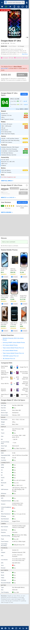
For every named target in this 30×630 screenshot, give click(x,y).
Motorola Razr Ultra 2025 (4, 323)
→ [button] (8, 197)
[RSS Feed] (23, 628)
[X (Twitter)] (9, 628)
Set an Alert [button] (4, 68)
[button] (14, 181)
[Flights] (10, 6)
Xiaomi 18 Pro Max (23, 323)
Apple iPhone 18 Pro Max (23, 269)
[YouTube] (12, 628)
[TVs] (22, 6)
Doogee (22, 46)
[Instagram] (16, 628)
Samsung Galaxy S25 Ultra (13, 269)
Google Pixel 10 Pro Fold (23, 296)
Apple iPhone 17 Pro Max (13, 323)
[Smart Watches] (27, 6)
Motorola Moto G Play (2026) (5, 296)
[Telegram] (19, 628)
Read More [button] (25, 54)
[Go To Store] (7, 189)
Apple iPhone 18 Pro (13, 296)
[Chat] (6, 6)
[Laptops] (18, 6)
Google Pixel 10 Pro (4, 269)
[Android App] (26, 628)
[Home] (2, 6)
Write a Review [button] (22, 202)
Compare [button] (24, 94)
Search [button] (21, 75)
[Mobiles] (14, 6)
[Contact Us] (2, 628)
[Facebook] (5, 628)
